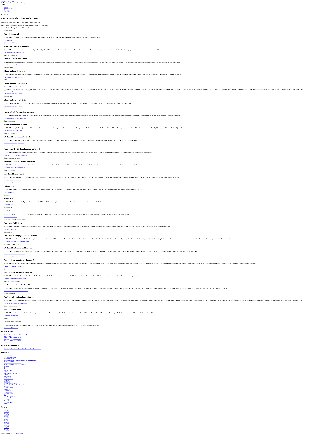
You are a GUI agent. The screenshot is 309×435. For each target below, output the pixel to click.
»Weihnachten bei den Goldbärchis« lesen (14, 254)
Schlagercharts (7, 390)
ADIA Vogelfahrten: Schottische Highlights (15, 364)
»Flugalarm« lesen (8, 204)
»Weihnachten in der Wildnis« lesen (13, 130)
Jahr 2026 (6, 431)
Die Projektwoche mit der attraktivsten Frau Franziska (17, 334)
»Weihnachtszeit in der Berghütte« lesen (14, 143)
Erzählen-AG (7, 374)
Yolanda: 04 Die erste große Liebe (12, 337)
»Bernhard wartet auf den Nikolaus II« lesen (15, 266)
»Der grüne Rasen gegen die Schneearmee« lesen (16, 241)
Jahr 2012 (6, 410)
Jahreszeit (6, 386)
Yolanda (6, 403)
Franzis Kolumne (8, 379)
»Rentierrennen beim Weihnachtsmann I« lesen (16, 291)
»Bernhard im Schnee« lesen (11, 328)
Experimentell (7, 376)
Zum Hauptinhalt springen (7, 1)
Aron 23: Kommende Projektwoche (13, 340)
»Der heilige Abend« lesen (10, 40)
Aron (5, 367)
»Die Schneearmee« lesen (10, 217)
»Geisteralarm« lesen (9, 192)
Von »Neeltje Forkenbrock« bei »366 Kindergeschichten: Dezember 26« (22, 349)
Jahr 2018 (6, 419)
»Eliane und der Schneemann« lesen (13, 77)
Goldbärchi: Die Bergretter (10, 383)
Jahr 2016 (6, 416)
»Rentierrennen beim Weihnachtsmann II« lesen (16, 167)
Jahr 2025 (6, 429)
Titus (5, 395)
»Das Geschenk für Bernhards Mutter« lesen (15, 118)
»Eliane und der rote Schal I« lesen (13, 106)
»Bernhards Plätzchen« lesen (11, 315)
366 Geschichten (8, 355)
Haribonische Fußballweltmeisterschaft (14, 384)
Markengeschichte (8, 387)
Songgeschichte (8, 392)
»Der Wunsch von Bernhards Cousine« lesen (15, 303)
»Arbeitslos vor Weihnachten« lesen (13, 65)
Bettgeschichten (8, 370)
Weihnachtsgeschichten (10, 400)
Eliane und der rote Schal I (17, 86)
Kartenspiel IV (7, 342)
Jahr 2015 (6, 415)
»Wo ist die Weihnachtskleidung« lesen (14, 52)
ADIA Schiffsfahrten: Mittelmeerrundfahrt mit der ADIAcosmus (20, 360)
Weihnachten (7, 399)
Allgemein (6, 366)
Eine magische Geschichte (10, 373)
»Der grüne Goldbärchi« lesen (11, 229)
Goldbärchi (7, 382)
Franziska (6, 380)
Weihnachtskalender (9, 402)
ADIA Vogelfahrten (9, 361)
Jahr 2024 (6, 428)
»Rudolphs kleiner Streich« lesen (12, 180)
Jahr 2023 (6, 426)
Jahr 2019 (6, 420)
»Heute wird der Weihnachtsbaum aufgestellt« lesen (17, 155)
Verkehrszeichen (8, 398)
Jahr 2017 (6, 417)
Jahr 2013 (6, 412)
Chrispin (6, 371)
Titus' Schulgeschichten (10, 396)
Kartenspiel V (7, 336)
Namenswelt (7, 389)
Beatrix (6, 368)
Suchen (2, 14)
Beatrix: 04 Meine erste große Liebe (13, 339)
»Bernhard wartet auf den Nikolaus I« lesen (15, 278)
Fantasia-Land (7, 377)
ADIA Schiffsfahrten (9, 358)
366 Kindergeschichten (10, 357)
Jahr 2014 (6, 413)
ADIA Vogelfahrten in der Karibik (12, 363)
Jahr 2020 (6, 422)
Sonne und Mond (8, 393)
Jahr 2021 (6, 423)
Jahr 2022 (6, 425)
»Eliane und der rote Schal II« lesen (13, 93)
